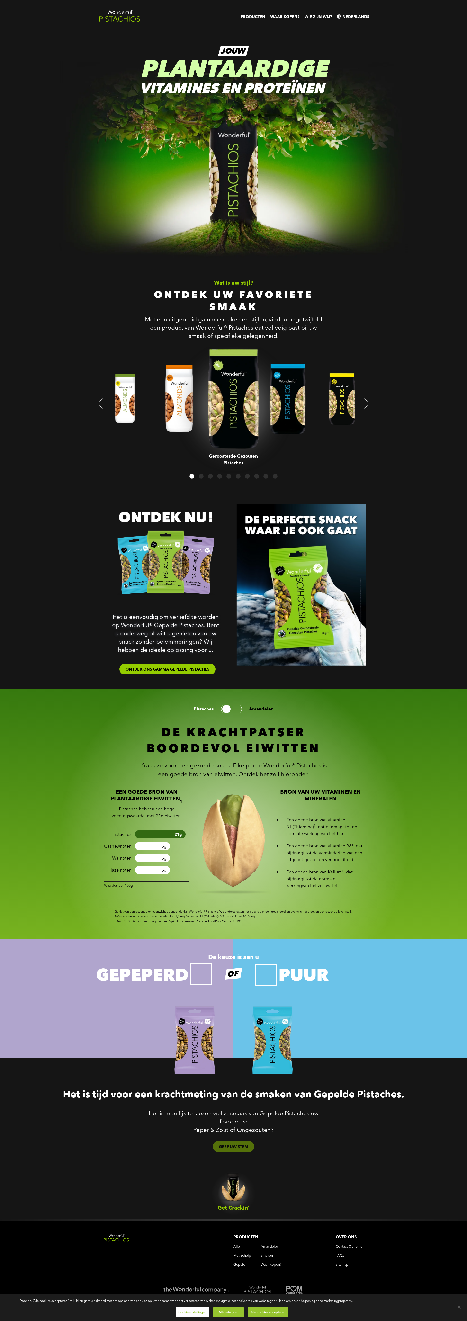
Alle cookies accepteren (268, 1312)
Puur (303, 975)
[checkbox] (201, 974)
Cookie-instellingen (192, 1312)
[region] (233, 1307)
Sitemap (342, 1264)
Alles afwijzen (228, 1312)
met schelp (242, 1255)
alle (237, 1246)
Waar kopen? (285, 16)
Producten (253, 16)
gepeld (239, 1264)
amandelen (261, 709)
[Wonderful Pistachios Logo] (120, 21)
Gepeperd (142, 975)
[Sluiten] (459, 1307)
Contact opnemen (350, 1246)
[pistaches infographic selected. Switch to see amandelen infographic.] (231, 709)
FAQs (340, 1255)
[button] (101, 403)
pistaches (204, 709)
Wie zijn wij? (318, 16)
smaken (267, 1255)
